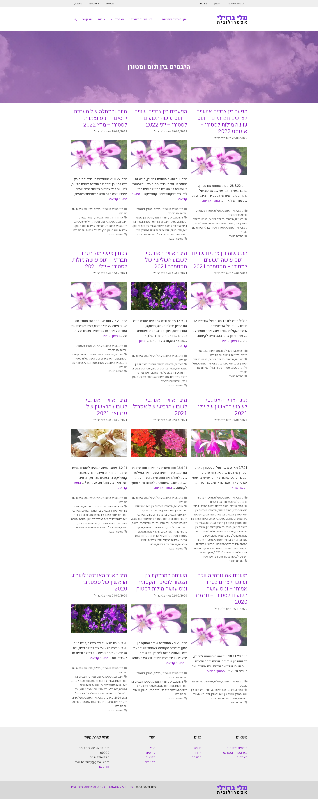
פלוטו (167, 536)
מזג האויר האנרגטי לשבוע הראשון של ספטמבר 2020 (99, 582)
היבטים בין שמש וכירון (215, 519)
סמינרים (150, 762)
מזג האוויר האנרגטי (141, 19)
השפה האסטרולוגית (232, 351)
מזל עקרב (236, 368)
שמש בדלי (113, 527)
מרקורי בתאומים (205, 544)
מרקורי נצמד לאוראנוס (174, 532)
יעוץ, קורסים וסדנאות (175, 19)
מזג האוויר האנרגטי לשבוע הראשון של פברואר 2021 (106, 406)
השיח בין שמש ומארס (98, 515)
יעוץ (152, 748)
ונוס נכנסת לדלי (118, 519)
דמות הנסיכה (176, 218)
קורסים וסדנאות (237, 748)
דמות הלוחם (222, 506)
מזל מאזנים (120, 702)
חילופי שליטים (83, 222)
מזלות (217, 211)
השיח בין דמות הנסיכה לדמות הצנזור (160, 224)
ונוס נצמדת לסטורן (97, 519)
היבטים (239, 219)
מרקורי (209, 498)
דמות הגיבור (236, 506)
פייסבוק (78, 3)
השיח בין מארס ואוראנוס (220, 523)
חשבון (217, 3)
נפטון (227, 557)
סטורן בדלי (210, 228)
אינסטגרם (94, 3)
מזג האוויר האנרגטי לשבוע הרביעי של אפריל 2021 (160, 406)
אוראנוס (178, 506)
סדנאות (150, 757)
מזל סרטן (154, 690)
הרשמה (196, 757)
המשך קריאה (211, 200)
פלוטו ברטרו (155, 536)
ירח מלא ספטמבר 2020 (93, 689)
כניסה (197, 748)
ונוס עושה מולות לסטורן (207, 223)
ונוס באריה (227, 223)
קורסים (150, 752)
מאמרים (119, 19)
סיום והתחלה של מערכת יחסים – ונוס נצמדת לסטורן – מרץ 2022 (100, 118)
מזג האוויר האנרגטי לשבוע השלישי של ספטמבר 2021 (166, 260)
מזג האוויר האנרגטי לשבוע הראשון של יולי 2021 (222, 406)
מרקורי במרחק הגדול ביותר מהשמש (222, 542)
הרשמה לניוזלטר (235, 3)
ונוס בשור (176, 230)
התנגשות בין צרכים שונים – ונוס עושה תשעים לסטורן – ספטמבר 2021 (219, 260)
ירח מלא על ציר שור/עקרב (154, 523)
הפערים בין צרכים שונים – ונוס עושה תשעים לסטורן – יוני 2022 (160, 118)
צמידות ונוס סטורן (85, 226)
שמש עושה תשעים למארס (91, 527)
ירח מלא (182, 373)
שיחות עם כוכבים (237, 215)
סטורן (209, 211)
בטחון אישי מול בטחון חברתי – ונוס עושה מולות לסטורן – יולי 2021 (99, 260)
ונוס (237, 223)
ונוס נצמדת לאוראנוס (155, 519)
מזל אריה (77, 698)
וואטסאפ (110, 3)
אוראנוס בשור (115, 506)
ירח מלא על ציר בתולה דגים (160, 373)
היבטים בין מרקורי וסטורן (162, 515)
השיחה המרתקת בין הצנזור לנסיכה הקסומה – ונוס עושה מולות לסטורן (159, 582)
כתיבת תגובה (236, 236)
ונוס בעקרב (227, 364)
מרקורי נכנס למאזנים (92, 702)
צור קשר (203, 3)
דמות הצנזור (160, 218)
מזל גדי (165, 690)
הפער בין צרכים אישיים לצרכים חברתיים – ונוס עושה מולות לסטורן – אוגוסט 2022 (221, 122)
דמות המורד (207, 506)
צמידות (100, 226)
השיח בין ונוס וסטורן (144, 226)
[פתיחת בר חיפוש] (75, 19)
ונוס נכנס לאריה (81, 681)
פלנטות (201, 211)
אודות (101, 19)
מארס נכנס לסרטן (177, 527)
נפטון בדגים (216, 557)
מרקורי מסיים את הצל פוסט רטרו (228, 548)
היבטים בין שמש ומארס (96, 511)
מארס (140, 373)
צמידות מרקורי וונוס (168, 540)
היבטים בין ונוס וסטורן (221, 219)
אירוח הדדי (117, 218)
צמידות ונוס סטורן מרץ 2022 (110, 230)
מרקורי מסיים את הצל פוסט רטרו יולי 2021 (220, 550)
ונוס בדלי (79, 515)
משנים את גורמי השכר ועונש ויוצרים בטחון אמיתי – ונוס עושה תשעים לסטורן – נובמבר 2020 (220, 589)
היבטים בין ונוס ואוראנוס (149, 506)
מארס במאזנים (178, 377)
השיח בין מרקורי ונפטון (219, 527)
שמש (153, 544)
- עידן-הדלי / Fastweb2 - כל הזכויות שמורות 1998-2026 (103, 787)
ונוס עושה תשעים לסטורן (155, 230)
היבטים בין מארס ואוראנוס (219, 515)
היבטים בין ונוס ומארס (101, 677)
